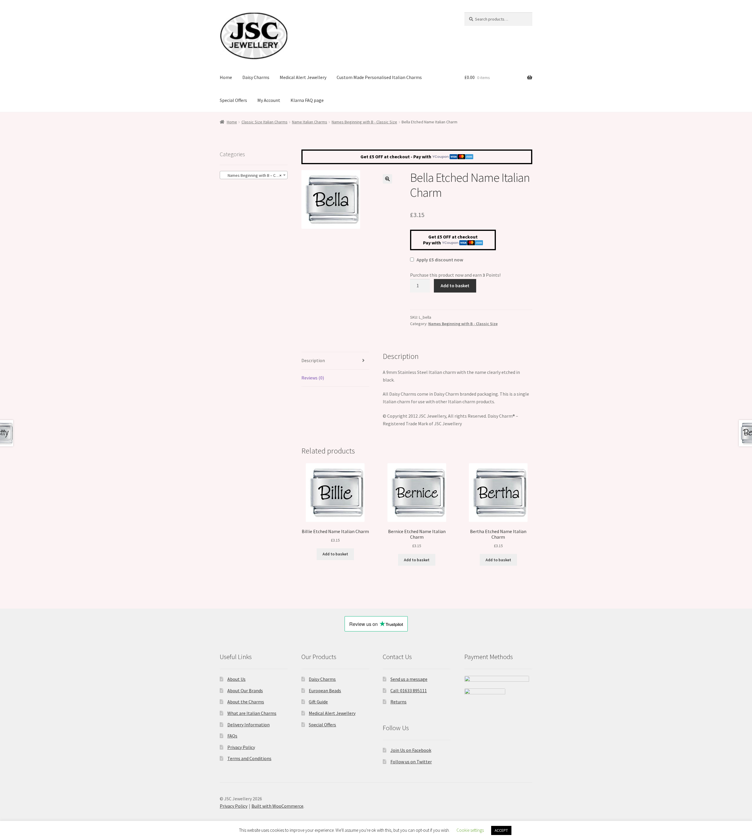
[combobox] (254, 175)
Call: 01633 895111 (408, 690)
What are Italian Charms (251, 713)
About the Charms (245, 702)
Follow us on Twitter (411, 762)
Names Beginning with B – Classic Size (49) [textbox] (254, 175)
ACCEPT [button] (501, 830)
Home (226, 77)
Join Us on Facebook (410, 750)
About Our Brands (245, 690)
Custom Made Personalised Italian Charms (379, 77)
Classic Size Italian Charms (264, 122)
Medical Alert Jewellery (303, 77)
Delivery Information (248, 725)
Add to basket (455, 285)
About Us (236, 679)
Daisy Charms (255, 77)
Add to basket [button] (335, 554)
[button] (387, 179)
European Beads (325, 690)
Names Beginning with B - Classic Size (364, 122)
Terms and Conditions (249, 758)
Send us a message (408, 679)
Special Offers (233, 100)
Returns (398, 702)
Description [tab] (313, 360)
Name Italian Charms (309, 122)
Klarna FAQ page (307, 100)
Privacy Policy (241, 747)
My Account (268, 100)
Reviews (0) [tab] (312, 378)
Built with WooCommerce (277, 806)
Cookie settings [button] (470, 830)
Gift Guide (318, 702)
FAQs (232, 736)
